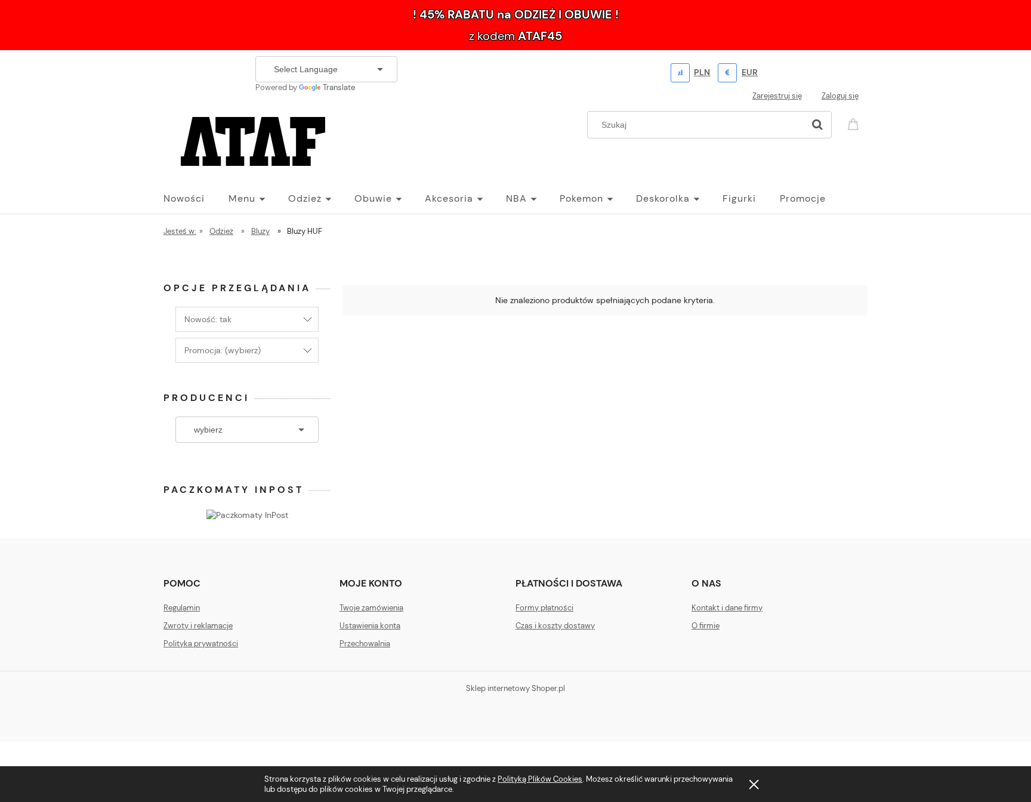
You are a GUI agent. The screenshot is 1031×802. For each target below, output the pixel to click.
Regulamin (181, 608)
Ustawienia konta (369, 626)
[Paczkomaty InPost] (247, 513)
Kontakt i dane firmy (727, 608)
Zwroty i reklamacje (198, 626)
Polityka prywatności (200, 643)
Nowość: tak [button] (207, 319)
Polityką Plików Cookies (540, 779)
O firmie (706, 626)
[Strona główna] (252, 139)
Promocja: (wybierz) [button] (222, 350)
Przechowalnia (364, 643)
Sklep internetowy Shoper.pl (515, 688)
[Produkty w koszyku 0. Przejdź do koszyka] (855, 123)
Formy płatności (544, 608)
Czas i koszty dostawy (555, 626)
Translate (339, 87)
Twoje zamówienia (371, 608)
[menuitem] (196, 199)
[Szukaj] (817, 124)
